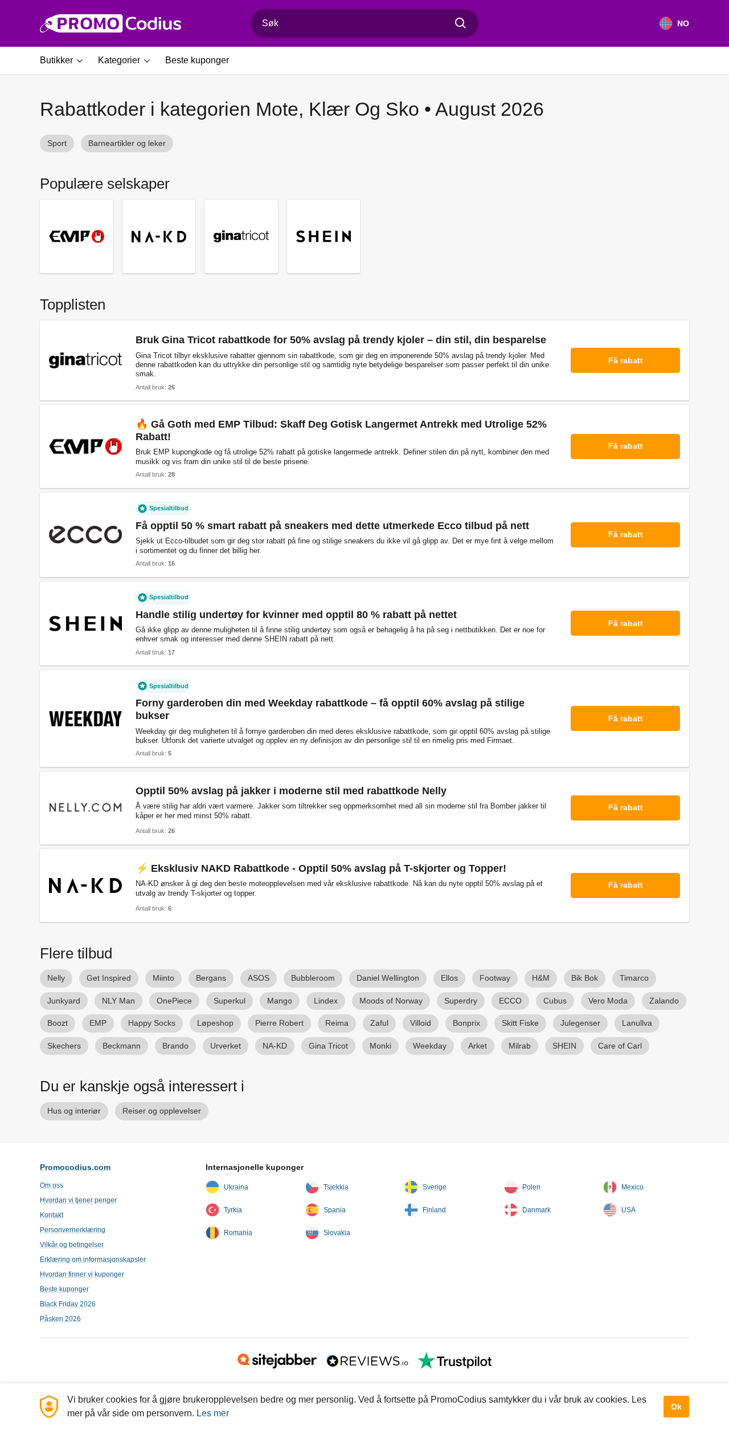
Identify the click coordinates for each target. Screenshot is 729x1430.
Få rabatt (625, 360)
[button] (65, 60)
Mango (279, 1000)
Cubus (555, 1000)
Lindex (326, 1000)
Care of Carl (620, 1045)
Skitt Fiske (520, 1022)
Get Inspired (109, 977)
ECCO (510, 1000)
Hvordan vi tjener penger (78, 1200)
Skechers (64, 1045)
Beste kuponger (64, 1289)
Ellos (449, 977)
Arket (477, 1045)
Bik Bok (584, 977)
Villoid (420, 1022)
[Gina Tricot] (241, 236)
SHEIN (564, 1045)
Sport (57, 143)
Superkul (229, 1000)
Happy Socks (151, 1022)
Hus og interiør (74, 1110)
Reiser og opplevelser (161, 1110)
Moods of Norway (391, 1000)
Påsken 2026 (60, 1319)
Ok (676, 1406)
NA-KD (275, 1045)
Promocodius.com (75, 1167)
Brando (175, 1045)
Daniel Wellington (388, 977)
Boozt (57, 1022)
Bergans (211, 977)
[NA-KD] (159, 236)
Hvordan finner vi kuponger (82, 1274)
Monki (380, 1045)
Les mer (212, 1413)
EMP (98, 1022)
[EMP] (76, 236)
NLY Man (118, 1000)
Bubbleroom (313, 977)
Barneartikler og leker (127, 143)
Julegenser (580, 1022)
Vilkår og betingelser (72, 1245)
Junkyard (63, 1000)
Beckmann (122, 1045)
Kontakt (51, 1215)
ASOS (258, 977)
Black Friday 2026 (68, 1304)
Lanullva (637, 1022)
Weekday (430, 1045)
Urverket (225, 1045)
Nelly (56, 977)
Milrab (520, 1045)
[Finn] (461, 23)
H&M (541, 977)
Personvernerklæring (72, 1230)
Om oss (51, 1185)
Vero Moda (608, 1000)
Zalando (664, 1000)
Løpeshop (215, 1022)
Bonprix (466, 1022)
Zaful (379, 1022)
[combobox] (364, 23)
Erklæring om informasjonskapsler (93, 1260)
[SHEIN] (324, 236)
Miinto (163, 977)
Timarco (634, 977)
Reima (337, 1022)
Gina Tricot (328, 1045)
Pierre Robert (279, 1022)
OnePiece (174, 1000)
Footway (495, 977)
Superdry (460, 1000)
